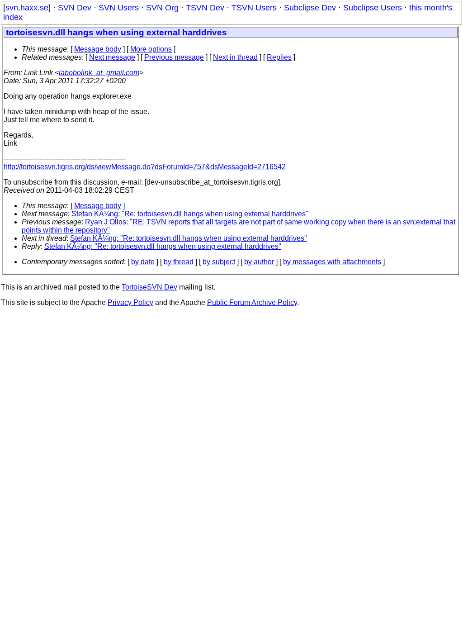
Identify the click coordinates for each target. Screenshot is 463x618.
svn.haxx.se (26, 7)
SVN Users (119, 7)
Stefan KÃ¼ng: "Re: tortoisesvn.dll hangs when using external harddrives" (189, 214)
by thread (179, 262)
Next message (112, 57)
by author (259, 262)
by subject (219, 262)
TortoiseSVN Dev (149, 287)
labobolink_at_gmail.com (99, 72)
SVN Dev (74, 7)
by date (143, 262)
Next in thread (235, 57)
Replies (279, 57)
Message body (97, 49)
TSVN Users (254, 7)
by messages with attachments (332, 262)
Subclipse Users (372, 7)
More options (151, 49)
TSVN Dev (205, 7)
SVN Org (162, 7)
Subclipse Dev (310, 7)
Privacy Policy (130, 302)
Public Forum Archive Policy (252, 302)
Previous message (174, 57)
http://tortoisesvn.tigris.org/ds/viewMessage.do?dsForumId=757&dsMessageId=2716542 (145, 167)
